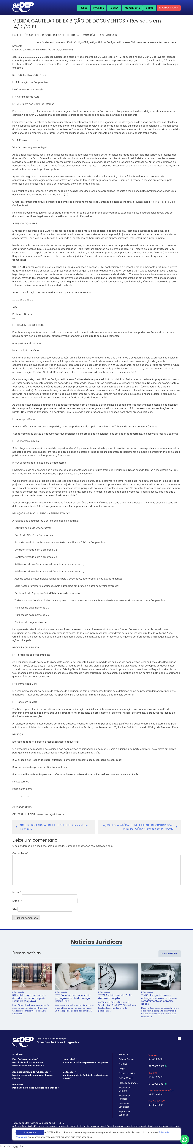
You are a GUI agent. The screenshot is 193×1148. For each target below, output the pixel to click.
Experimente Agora (168, 8)
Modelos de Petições (124, 1097)
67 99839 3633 (157, 1066)
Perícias (35, 1086)
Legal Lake (85, 1061)
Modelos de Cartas (128, 1083)
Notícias (123, 1064)
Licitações (85, 1075)
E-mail (17, 900)
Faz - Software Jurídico (28, 1062)
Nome (16, 892)
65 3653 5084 (156, 1105)
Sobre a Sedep (126, 1059)
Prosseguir (30, 1132)
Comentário (20, 853)
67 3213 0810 (156, 1059)
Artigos (122, 1068)
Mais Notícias (169, 953)
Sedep (114, 7)
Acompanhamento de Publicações (32, 1075)
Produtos (98, 7)
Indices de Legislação (124, 1105)
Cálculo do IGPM (127, 1073)
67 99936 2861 (156, 1083)
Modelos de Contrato (124, 1089)
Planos (83, 7)
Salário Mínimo (126, 1078)
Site (14, 909)
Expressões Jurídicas (124, 1113)
